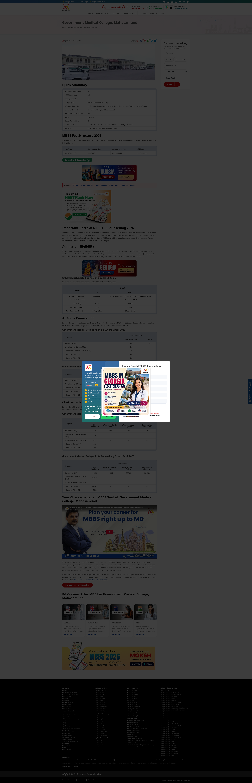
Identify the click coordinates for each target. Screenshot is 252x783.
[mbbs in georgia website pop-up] (126, 391)
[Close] (148, 369)
